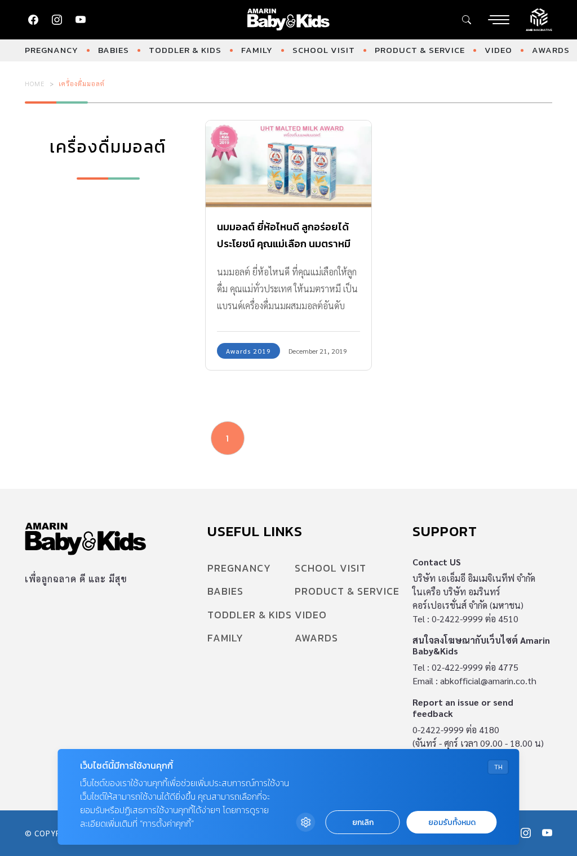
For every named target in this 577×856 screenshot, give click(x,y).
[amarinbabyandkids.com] (288, 20)
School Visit (323, 49)
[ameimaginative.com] (539, 18)
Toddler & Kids (185, 49)
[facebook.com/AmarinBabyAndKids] (33, 19)
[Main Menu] (499, 20)
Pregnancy (51, 49)
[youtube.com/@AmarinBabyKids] (80, 19)
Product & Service (420, 49)
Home (35, 83)
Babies (113, 49)
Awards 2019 (248, 350)
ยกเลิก (363, 822)
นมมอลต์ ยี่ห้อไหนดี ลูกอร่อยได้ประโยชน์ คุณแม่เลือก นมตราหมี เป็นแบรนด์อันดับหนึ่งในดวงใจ (283, 243)
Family (257, 49)
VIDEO (498, 49)
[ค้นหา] (466, 19)
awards (551, 49)
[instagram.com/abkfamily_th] (56, 19)
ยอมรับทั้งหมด (452, 822)
